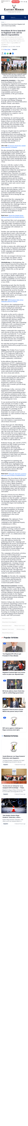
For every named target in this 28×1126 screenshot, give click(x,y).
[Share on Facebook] (13, 53)
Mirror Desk (7, 49)
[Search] (25, 17)
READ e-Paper (15, 1)
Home (2, 22)
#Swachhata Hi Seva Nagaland (9, 622)
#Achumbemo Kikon (7, 625)
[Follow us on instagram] (24, 1)
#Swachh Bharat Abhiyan (7, 632)
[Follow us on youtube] (26, 1)
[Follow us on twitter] (22, 1)
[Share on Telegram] (5, 53)
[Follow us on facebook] (21, 1)
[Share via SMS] (10, 53)
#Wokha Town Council (19, 625)
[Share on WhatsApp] (8, 53)
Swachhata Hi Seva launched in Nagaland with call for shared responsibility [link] (13, 25)
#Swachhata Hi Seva (7, 618)
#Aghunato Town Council (8, 629)
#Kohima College (21, 629)
